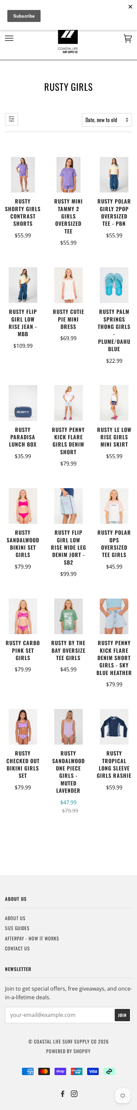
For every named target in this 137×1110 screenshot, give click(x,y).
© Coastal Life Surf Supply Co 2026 (68, 1041)
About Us (15, 917)
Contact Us (17, 948)
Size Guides (17, 927)
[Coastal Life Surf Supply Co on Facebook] (62, 1094)
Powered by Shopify (68, 1050)
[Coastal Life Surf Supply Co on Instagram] (74, 1094)
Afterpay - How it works (32, 938)
